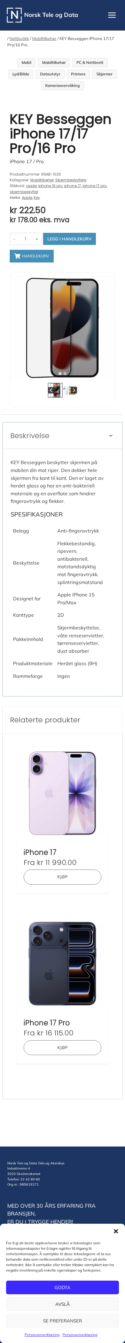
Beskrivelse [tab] (29, 436)
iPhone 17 (40, 852)
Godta (62, 1287)
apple (31, 185)
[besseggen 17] (62, 328)
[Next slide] (106, 328)
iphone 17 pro (94, 185)
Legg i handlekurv (69, 239)
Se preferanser (62, 1321)
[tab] (60, 373)
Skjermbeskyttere (70, 180)
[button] (116, 1231)
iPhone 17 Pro (47, 1023)
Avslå (62, 1304)
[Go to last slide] (19, 328)
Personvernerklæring (42, 1334)
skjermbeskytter (24, 191)
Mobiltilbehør (44, 38)
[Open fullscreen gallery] (108, 373)
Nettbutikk (19, 38)
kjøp (62, 876)
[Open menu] (112, 15)
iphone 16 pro (50, 185)
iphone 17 (72, 185)
